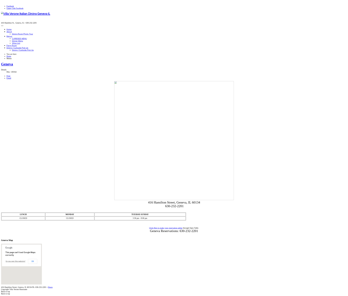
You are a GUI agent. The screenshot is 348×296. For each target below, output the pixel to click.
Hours (50, 287)
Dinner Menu (17, 41)
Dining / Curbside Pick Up (17, 48)
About (9, 31)
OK (32, 261)
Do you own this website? (15, 261)
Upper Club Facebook (15, 8)
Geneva (7, 64)
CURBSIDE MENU (19, 38)
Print (8, 76)
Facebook (10, 6)
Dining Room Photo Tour (22, 34)
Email (9, 78)
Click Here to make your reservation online (165, 228)
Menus (9, 36)
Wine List (16, 43)
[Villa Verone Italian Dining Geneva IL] (25, 13)
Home (9, 29)
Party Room (12, 45)
